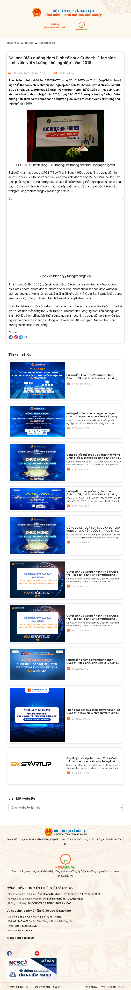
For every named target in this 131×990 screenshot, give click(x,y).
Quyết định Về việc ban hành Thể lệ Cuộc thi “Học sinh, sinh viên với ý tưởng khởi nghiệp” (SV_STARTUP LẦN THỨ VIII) (92, 760)
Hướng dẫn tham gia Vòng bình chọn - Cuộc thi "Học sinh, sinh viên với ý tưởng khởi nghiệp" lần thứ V (91, 493)
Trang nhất (13, 42)
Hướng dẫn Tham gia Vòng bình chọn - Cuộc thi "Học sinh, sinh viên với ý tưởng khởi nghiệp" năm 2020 (91, 377)
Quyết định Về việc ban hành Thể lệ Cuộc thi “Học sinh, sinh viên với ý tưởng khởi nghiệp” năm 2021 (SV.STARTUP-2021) (92, 617)
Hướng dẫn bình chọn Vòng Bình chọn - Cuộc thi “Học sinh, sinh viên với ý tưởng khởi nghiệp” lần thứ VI (91, 415)
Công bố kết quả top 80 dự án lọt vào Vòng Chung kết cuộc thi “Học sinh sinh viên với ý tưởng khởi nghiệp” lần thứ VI (93, 456)
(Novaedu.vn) (65, 875)
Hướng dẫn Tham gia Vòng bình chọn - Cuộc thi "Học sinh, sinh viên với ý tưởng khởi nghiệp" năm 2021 (91, 661)
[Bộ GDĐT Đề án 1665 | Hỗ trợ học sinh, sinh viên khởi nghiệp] (65, 12)
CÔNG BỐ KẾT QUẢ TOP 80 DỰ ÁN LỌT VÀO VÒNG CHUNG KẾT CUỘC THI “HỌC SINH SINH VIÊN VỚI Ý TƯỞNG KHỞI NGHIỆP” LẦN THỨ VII (93, 529)
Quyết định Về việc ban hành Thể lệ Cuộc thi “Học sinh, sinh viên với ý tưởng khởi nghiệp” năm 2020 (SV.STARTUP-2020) (92, 573)
